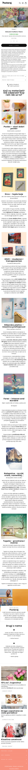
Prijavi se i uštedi (6, 759)
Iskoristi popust (7, 691)
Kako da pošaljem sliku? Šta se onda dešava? (13, 76)
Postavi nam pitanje (8, 80)
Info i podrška (5, 755)
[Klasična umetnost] (14, 730)
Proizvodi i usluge (6, 750)
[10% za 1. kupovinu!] (14, 673)
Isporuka (10, 36)
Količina (14, 38)
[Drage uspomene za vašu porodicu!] (14, 702)
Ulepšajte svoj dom (8, 719)
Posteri (13, 29)
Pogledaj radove (7, 746)
